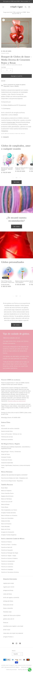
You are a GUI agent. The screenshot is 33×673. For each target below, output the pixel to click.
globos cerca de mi (8, 619)
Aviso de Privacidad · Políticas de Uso (11, 434)
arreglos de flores (8, 590)
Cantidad (3, 67)
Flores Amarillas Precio (7, 493)
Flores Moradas (5, 526)
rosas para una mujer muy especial (13, 633)
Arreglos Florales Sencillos (8, 512)
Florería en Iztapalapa (7, 569)
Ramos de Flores (5, 529)
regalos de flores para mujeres (12, 615)
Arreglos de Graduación (7, 532)
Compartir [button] (6, 137)
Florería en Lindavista (7, 566)
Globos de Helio (5, 521)
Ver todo (16, 182)
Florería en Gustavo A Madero (9, 558)
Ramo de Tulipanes (6, 490)
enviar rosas (6, 629)
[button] (3, 7)
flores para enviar (8, 604)
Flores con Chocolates (7, 518)
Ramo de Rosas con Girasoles (9, 515)
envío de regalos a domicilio (11, 597)
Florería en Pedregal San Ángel (9, 553)
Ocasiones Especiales (7, 462)
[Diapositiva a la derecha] (20, 177)
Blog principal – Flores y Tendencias (11, 451)
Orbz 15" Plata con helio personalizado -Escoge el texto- (7, 282)
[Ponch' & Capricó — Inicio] (16, 7)
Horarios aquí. (11, 122)
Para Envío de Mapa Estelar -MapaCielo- (12, 480)
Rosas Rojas (4, 487)
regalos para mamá (8, 587)
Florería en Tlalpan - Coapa (8, 555)
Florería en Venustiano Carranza (10, 572)
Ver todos (16, 226)
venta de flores (7, 594)
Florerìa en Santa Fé (6, 547)
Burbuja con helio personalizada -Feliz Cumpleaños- (22, 282)
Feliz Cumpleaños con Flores (9, 510)
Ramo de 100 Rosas (6, 499)
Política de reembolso (7, 439)
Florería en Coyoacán (7, 550)
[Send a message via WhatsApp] (29, 669)
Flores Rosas (4, 507)
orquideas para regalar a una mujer (13, 626)
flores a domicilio (8, 608)
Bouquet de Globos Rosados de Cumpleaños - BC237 (22, 168)
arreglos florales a (8, 636)
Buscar (3, 425)
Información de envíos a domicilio (10, 428)
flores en (5, 622)
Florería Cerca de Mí (6, 501)
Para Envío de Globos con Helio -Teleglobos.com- (14, 478)
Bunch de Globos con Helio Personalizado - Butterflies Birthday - (7, 169)
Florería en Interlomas (7, 564)
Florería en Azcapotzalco (8, 561)
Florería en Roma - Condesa (8, 544)
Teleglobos (4, 131)
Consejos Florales (6, 457)
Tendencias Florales (6, 460)
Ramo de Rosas (5, 504)
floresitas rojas (7, 611)
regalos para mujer (8, 583)
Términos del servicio (7, 436)
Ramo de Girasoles (6, 523)
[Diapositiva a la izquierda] (13, 177)
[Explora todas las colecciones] (17, 401)
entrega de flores (8, 601)
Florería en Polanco (6, 542)
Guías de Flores (5, 454)
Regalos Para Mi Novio (7, 496)
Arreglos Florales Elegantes (8, 534)
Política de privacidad (11, 669)
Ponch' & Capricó (10, 665)
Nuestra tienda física (7, 431)
